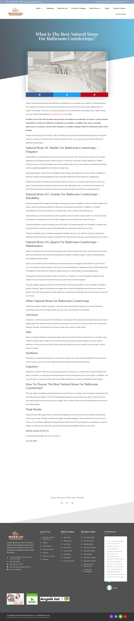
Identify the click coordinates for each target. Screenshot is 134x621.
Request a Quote (119, 8)
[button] (39, 94)
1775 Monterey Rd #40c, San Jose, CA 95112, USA (111, 2)
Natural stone (88, 532)
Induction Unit (62, 8)
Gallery (107, 8)
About (38, 8)
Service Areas (120, 14)
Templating (50, 8)
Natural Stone (94, 8)
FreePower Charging (78, 8)
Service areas (67, 532)
